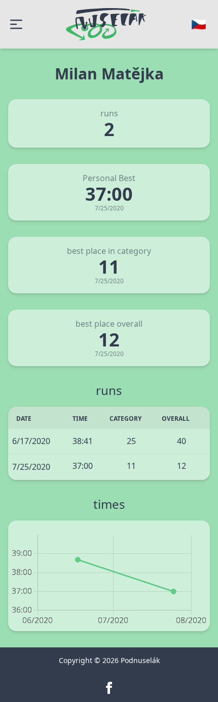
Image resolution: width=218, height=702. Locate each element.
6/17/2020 (31, 441)
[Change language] (199, 24)
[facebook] (109, 688)
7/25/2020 (31, 466)
